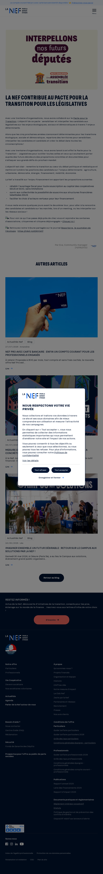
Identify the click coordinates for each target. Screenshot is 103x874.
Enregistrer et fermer (50, 477)
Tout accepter (61, 470)
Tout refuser (40, 470)
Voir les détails (30, 460)
